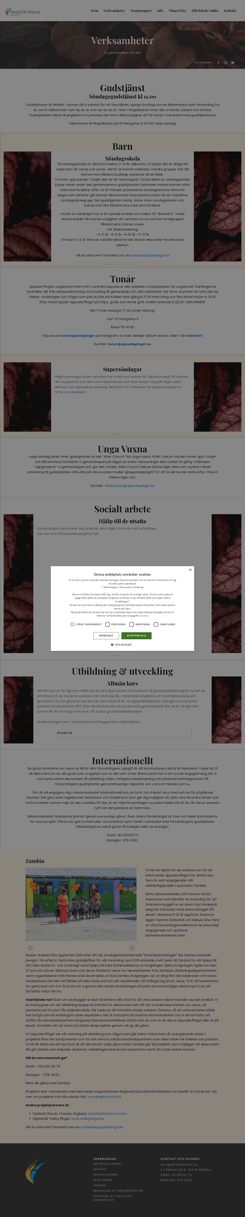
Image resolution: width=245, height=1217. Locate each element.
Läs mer (144, 615)
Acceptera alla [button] (136, 635)
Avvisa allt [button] (106, 635)
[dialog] (122, 608)
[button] (123, 644)
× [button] (190, 570)
